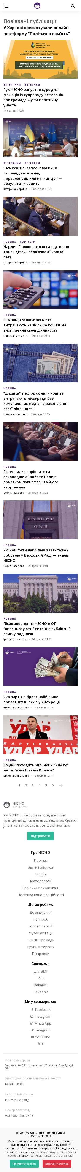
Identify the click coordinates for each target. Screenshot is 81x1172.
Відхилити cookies (56, 1164)
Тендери (40, 992)
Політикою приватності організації (51, 1155)
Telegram (42, 1030)
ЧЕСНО (18, 803)
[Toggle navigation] (6, 6)
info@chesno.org (17, 1100)
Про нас (40, 860)
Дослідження (40, 912)
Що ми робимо (40, 904)
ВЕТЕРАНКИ (12, 84)
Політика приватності (40, 888)
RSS (41, 978)
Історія (40, 874)
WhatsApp (42, 1023)
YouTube (42, 1037)
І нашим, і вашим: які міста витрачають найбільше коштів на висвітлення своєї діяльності (34, 325)
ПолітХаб (40, 919)
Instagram (42, 1016)
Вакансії (40, 985)
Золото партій (40, 926)
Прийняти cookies (24, 1164)
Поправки (40, 953)
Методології (40, 881)
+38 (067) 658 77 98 (19, 1116)
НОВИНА (9, 241)
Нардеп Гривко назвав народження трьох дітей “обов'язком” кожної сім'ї (36, 251)
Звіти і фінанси (40, 867)
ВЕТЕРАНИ (32, 84)
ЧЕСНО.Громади (40, 940)
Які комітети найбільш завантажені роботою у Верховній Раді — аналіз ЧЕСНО (36, 555)
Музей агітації (40, 933)
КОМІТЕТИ (27, 241)
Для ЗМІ (40, 971)
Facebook (42, 1009)
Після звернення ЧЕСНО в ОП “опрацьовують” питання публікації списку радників (36, 628)
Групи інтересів (40, 946)
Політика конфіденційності (40, 894)
